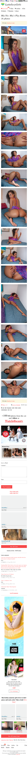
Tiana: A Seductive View (6, 580)
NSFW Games (18, 550)
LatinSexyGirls (13, 4)
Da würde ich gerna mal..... (7, 576)
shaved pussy (4, 410)
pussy (19, 408)
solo (8, 410)
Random (11, 11)
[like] (1, 405)
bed (5, 408)
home (16, 408)
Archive (18, 8)
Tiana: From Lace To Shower (7, 574)
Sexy (2, 560)
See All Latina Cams (14, 736)
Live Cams (5, 8)
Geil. (2, 582)
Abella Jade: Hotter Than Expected (8, 586)
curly (13, 408)
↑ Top (25, 745)
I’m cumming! (14, 691)
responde (3, 588)
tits (11, 410)
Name (2, 479)
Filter (12, 8)
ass (3, 408)
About (17, 11)
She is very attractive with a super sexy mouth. (11, 569)
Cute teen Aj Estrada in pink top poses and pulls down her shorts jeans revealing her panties (13, 558)
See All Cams (14, 546)
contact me (18, 754)
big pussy (9, 408)
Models (4, 11)
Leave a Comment (16, 405)
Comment (3, 465)
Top (24, 8)
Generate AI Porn (10, 550)
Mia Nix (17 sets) (11, 23)
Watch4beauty (14, 421)
